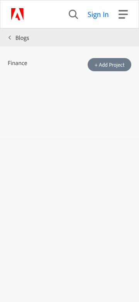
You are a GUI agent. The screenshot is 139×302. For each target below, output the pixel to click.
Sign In (98, 14)
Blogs (22, 37)
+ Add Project (109, 64)
